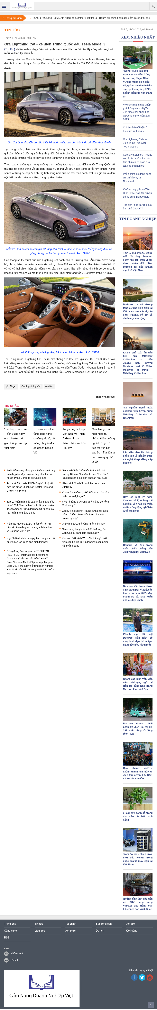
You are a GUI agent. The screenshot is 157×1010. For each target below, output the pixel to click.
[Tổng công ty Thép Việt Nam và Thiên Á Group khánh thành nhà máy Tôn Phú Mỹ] (74, 426)
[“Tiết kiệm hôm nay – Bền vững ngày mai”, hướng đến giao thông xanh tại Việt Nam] (15, 426)
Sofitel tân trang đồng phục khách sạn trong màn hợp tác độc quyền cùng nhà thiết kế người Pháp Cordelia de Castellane (31, 474)
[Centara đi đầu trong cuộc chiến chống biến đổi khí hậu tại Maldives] (138, 541)
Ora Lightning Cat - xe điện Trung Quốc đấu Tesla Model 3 (135, 143)
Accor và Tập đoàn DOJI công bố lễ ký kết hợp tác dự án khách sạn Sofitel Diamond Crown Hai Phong (30, 487)
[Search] (153, 6)
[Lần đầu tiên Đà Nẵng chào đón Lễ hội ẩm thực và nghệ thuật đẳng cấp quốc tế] (138, 449)
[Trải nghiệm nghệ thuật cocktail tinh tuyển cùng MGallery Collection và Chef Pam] (138, 404)
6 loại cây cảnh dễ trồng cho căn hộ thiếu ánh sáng (138, 816)
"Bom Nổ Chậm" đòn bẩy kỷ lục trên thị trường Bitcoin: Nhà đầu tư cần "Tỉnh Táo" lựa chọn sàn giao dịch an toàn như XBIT (85, 474)
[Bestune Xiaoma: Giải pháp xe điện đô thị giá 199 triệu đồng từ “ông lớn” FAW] (138, 720)
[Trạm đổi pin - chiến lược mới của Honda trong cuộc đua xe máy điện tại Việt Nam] (138, 850)
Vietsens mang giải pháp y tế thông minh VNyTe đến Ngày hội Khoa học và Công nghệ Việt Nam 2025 (137, 112)
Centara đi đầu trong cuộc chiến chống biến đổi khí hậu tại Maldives (138, 548)
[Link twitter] (142, 979)
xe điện (49, 386)
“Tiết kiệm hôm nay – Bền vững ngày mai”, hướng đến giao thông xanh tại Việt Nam (15, 438)
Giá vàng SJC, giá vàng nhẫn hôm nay (83, 523)
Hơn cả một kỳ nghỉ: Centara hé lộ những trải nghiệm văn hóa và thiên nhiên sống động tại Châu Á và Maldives (138, 504)
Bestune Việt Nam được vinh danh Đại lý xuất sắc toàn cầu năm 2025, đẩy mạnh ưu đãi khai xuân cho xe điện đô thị (138, 593)
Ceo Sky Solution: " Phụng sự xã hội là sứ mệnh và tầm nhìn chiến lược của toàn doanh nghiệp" (85, 514)
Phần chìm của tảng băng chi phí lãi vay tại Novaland (137, 178)
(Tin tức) (9, 49)
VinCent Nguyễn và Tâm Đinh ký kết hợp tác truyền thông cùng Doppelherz (137, 193)
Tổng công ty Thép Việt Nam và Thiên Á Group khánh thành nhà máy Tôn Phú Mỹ (74, 438)
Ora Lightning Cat (31, 386)
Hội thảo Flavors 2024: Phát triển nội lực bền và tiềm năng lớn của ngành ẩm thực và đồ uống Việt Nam (29, 527)
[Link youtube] (134, 979)
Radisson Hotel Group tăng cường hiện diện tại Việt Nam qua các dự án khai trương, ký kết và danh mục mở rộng (138, 311)
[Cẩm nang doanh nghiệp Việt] (22, 6)
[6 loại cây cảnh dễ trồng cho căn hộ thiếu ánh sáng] (138, 809)
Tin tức (12, 30)
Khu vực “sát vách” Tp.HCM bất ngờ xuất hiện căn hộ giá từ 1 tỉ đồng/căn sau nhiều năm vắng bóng (85, 542)
